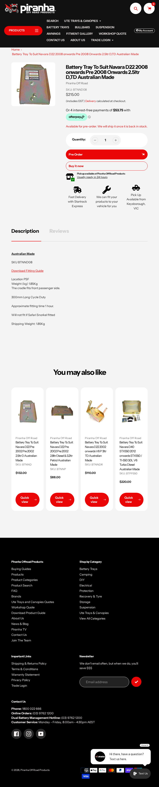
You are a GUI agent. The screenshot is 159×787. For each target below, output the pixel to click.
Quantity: (79, 139)
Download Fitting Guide (27, 271)
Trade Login (19, 685)
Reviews (59, 231)
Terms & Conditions (24, 669)
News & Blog (20, 624)
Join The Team (21, 640)
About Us (17, 618)
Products (17, 574)
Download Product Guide (28, 613)
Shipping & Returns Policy (29, 663)
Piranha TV (18, 629)
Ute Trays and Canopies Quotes (32, 602)
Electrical (86, 585)
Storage (85, 602)
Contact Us (19, 635)
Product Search (22, 585)
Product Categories (24, 580)
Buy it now (76, 166)
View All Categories (92, 618)
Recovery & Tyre (91, 596)
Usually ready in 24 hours (92, 177)
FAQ (14, 591)
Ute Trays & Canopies (94, 613)
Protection (87, 591)
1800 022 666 (31, 709)
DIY (82, 580)
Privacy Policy (20, 680)
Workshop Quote (23, 607)
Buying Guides (21, 569)
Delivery (90, 101)
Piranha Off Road (77, 83)
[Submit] (136, 682)
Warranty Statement (25, 675)
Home (15, 49)
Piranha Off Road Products (35, 770)
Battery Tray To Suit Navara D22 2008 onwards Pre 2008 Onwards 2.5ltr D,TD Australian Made (75, 54)
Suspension (87, 607)
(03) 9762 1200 (43, 713)
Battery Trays (88, 569)
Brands (16, 596)
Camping (86, 574)
